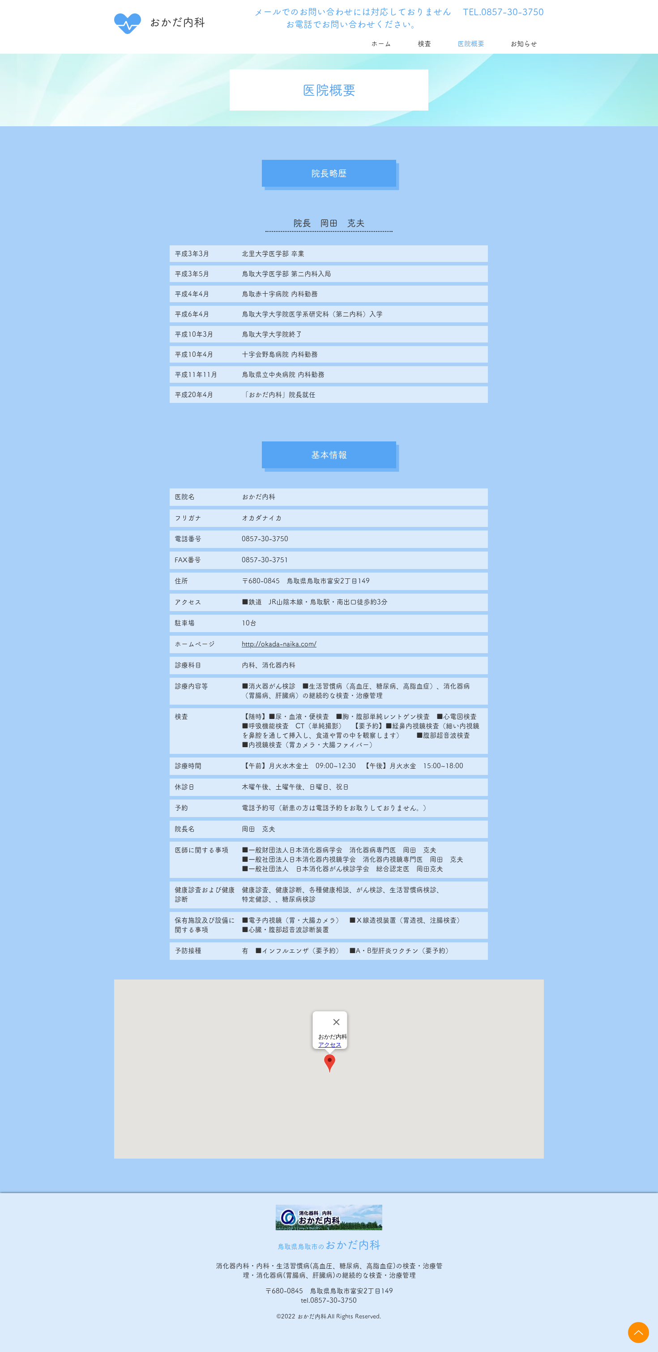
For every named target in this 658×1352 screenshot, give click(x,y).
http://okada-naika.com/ (279, 644)
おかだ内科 (177, 22)
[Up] (638, 1332)
